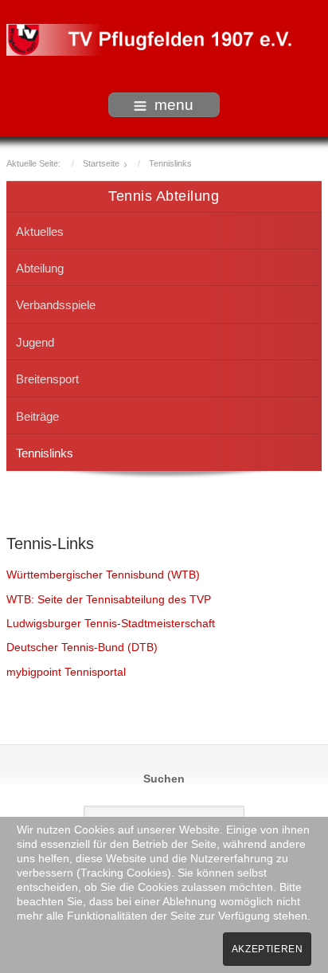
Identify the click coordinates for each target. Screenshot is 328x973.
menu (173, 104)
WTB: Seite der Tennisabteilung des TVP (108, 600)
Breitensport (47, 379)
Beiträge (37, 416)
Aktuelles (40, 231)
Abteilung (40, 268)
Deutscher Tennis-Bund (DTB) (82, 647)
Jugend (35, 342)
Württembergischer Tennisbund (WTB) (103, 575)
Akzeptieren (267, 949)
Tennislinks (44, 453)
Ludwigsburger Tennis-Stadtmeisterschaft (110, 624)
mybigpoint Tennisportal (66, 672)
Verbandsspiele (56, 305)
